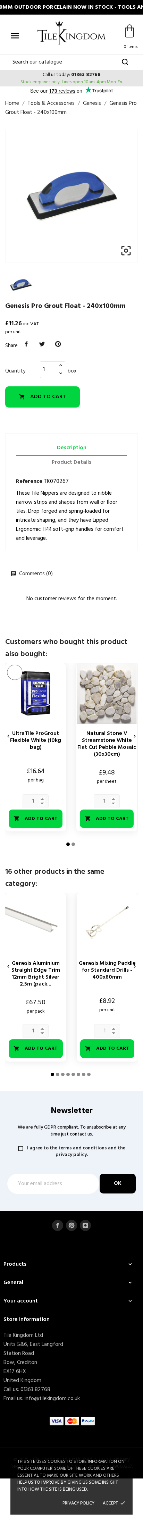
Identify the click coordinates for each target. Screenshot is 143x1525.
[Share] (26, 344)
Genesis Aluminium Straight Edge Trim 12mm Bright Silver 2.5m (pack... (35, 974)
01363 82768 (86, 75)
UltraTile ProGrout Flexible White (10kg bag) (35, 740)
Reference (29, 481)
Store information (26, 1319)
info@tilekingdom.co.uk (52, 1398)
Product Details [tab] (71, 462)
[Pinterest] (58, 344)
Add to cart (42, 396)
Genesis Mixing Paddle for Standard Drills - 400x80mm (107, 970)
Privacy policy (78, 1503)
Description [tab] (71, 447)
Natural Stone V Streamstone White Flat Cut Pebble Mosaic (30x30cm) (106, 744)
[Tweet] (42, 344)
